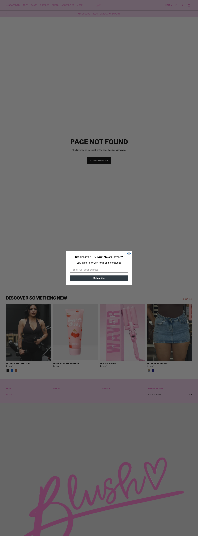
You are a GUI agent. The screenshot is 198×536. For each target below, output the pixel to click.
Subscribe (99, 278)
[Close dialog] (129, 253)
